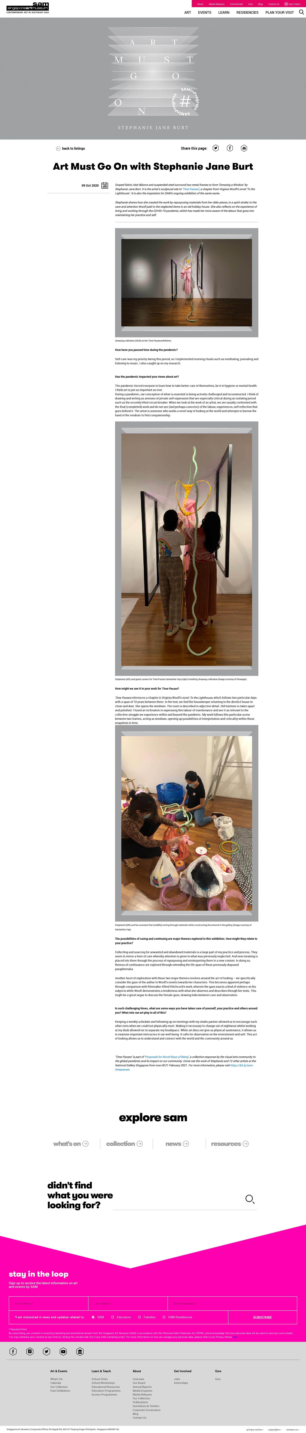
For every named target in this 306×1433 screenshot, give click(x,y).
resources (225, 1143)
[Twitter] (215, 148)
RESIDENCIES (248, 13)
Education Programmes (106, 1390)
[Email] (244, 148)
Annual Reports (142, 1387)
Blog (260, 4)
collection (120, 1143)
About (200, 4)
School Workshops (103, 1383)
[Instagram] (29, 1351)
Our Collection (59, 1387)
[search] (250, 1199)
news (173, 1143)
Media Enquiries (142, 1390)
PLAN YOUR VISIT (280, 13)
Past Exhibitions (60, 1390)
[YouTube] (63, 1351)
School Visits (100, 1379)
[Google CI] (80, 1351)
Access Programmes (104, 1394)
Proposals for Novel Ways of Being (166, 1057)
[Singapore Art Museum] (44, 7)
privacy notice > (255, 1429)
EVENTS (204, 13)
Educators (124, 1317)
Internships (181, 1383)
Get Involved (236, 4)
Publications (140, 1402)
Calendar (55, 1383)
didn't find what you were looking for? (80, 1195)
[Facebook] (230, 148)
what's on (66, 1143)
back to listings (73, 148)
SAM (100, 1317)
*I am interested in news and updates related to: (50, 1317)
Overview (138, 1379)
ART (187, 13)
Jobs (177, 1379)
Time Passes (191, 189)
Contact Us (273, 4)
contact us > (292, 1429)
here (235, 1336)
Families (149, 1317)
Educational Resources (106, 1387)
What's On (56, 1379)
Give (250, 4)
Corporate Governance (146, 1410)
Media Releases (217, 4)
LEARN (223, 13)
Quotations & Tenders (146, 1406)
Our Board (139, 1383)
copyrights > (274, 1429)
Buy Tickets (294, 4)
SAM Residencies (180, 1317)
